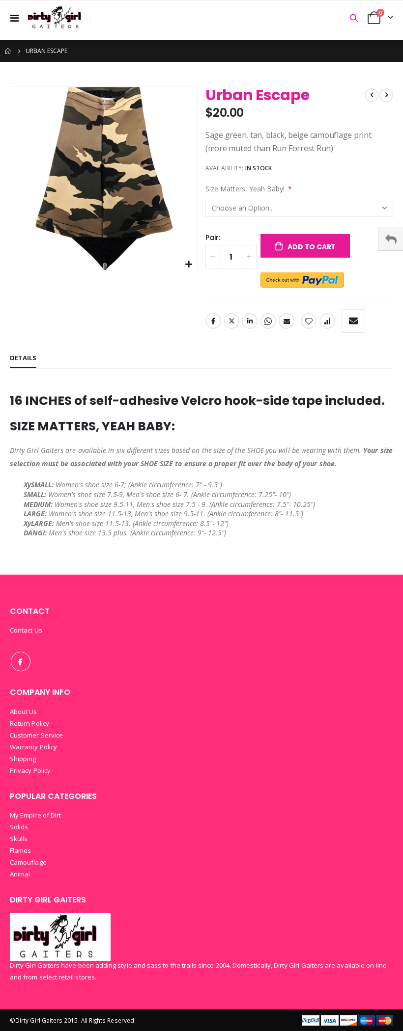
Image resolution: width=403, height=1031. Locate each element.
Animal (20, 874)
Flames (20, 850)
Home (8, 51)
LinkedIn (250, 321)
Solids (19, 826)
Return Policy (29, 723)
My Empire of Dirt (35, 815)
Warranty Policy (33, 746)
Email (286, 321)
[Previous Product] (371, 95)
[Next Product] (386, 95)
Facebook (213, 321)
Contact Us (26, 630)
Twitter (231, 321)
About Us (23, 711)
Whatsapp (268, 321)
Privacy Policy (30, 770)
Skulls (19, 838)
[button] (188, 264)
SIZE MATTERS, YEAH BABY (91, 426)
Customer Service (36, 735)
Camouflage (28, 862)
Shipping (23, 758)
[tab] (23, 358)
